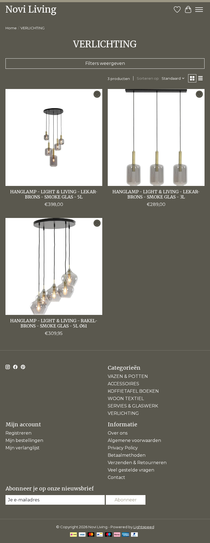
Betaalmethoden (126, 455)
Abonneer (126, 499)
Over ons (117, 433)
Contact (116, 477)
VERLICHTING (123, 413)
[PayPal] (134, 535)
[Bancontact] (99, 535)
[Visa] (82, 535)
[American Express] (125, 535)
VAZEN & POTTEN (128, 376)
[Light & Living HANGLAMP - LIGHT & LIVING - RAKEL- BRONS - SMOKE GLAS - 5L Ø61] (53, 266)
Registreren (18, 433)
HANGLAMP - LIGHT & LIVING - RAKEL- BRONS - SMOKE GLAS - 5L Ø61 (53, 323)
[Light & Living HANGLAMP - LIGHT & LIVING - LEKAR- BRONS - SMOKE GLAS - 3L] (156, 137)
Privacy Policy (123, 447)
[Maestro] (108, 535)
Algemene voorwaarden (134, 440)
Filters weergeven (105, 63)
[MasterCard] (91, 535)
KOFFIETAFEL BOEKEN (133, 391)
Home (11, 28)
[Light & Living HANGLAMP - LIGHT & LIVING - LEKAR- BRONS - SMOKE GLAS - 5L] (53, 137)
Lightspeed (143, 527)
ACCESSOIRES (123, 383)
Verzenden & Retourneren (137, 462)
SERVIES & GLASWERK (133, 406)
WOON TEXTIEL (126, 398)
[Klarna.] (117, 535)
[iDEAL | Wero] (73, 535)
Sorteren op (148, 78)
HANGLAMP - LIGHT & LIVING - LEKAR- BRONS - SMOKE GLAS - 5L (53, 194)
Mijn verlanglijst (22, 447)
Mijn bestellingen (24, 440)
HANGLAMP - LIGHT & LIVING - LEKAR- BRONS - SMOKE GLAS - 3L (156, 194)
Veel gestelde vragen (131, 470)
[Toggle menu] (199, 9)
